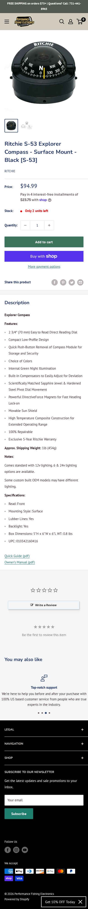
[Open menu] (7, 21)
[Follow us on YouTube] (25, 850)
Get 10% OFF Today (60, 902)
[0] (80, 21)
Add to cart (44, 242)
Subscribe (18, 813)
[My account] (70, 21)
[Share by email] (80, 282)
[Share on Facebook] (54, 282)
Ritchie (10, 171)
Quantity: (11, 225)
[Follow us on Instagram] (16, 850)
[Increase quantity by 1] (49, 225)
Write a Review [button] (46, 605)
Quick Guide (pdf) (17, 556)
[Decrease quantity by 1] (25, 225)
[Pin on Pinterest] (63, 282)
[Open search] (61, 21)
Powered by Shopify (17, 899)
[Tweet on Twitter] (72, 282)
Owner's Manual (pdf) (20, 562)
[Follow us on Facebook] (8, 850)
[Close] (80, 902)
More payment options (44, 266)
